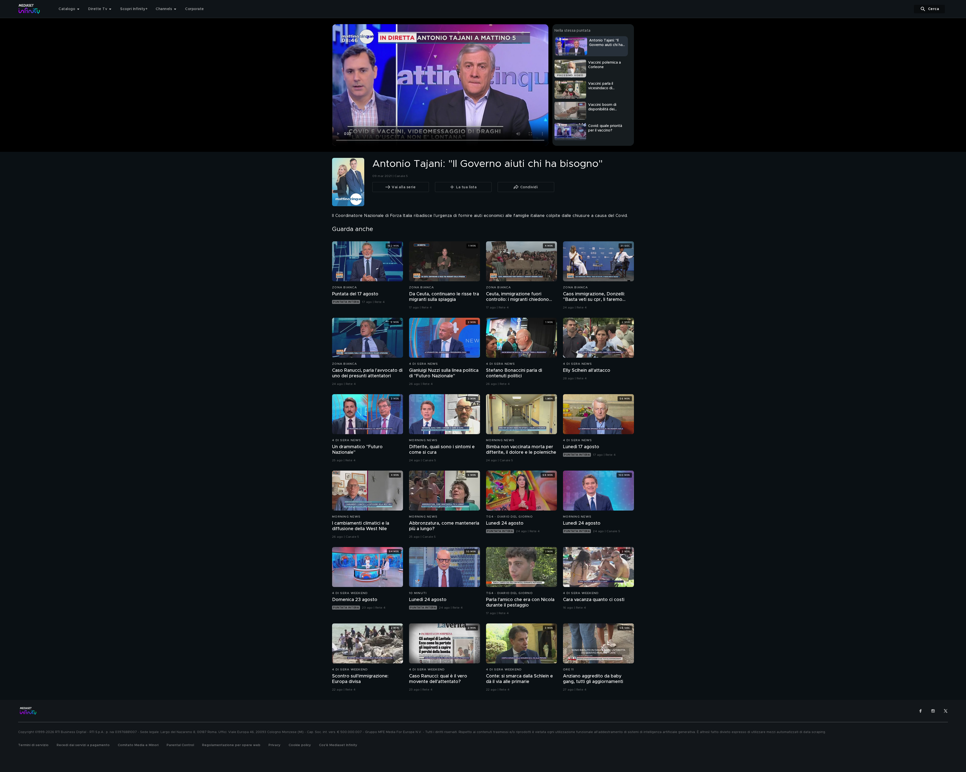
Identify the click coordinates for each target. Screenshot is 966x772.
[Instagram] (933, 711)
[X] (945, 711)
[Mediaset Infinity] (29, 9)
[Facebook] (920, 711)
